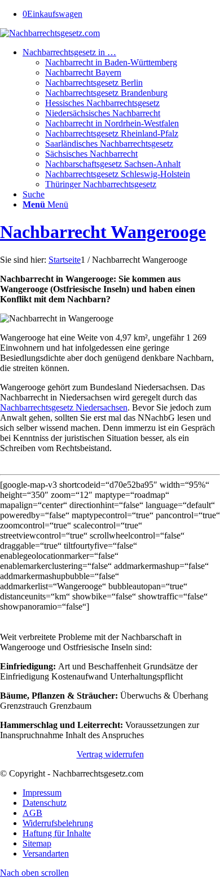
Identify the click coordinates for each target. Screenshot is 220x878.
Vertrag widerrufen (110, 754)
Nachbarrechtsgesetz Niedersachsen (63, 407)
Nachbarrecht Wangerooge (103, 232)
